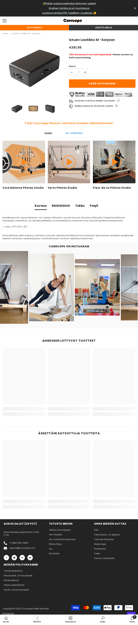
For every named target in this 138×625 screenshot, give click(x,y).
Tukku (80, 206)
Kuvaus (41, 206)
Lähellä (135, 8)
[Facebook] (6, 557)
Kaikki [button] (48, 133)
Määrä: (72, 66)
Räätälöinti (61, 206)
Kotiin (5, 33)
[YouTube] (30, 557)
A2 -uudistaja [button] (74, 133)
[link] (24, 409)
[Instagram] (14, 557)
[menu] (5, 21)
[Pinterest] (22, 557)
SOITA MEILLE (34, 27)
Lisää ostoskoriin (102, 83)
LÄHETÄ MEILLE (103, 27)
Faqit (94, 206)
